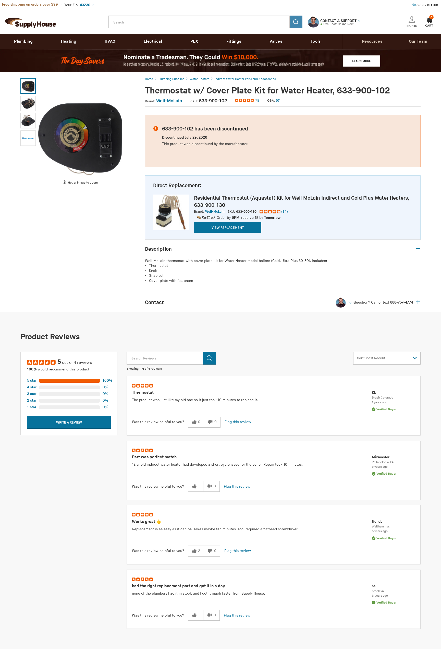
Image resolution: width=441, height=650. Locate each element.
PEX (194, 41)
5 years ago (380, 467)
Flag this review (238, 422)
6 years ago (380, 596)
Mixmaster (380, 457)
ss (373, 586)
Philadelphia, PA (383, 462)
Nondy (377, 521)
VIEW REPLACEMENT (228, 228)
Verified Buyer (386, 409)
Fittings (233, 41)
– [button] (418, 249)
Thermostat (143, 392)
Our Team (418, 41)
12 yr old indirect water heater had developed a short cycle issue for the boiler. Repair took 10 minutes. (217, 464)
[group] (274, 211)
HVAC (110, 41)
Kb (374, 392)
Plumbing (23, 41)
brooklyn (378, 591)
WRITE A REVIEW (69, 422)
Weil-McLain (169, 101)
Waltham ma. (381, 526)
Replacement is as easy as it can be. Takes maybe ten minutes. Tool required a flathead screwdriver (215, 529)
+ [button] (418, 302)
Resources (372, 41)
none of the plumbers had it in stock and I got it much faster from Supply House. (198, 593)
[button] (359, 20)
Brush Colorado (382, 398)
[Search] (296, 22)
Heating (68, 41)
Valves (276, 41)
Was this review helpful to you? (158, 422)
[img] (244, 100)
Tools (316, 41)
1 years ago (379, 402)
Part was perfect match (154, 457)
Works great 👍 (146, 521)
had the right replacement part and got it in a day (178, 586)
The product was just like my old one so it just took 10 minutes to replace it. (195, 400)
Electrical (153, 41)
